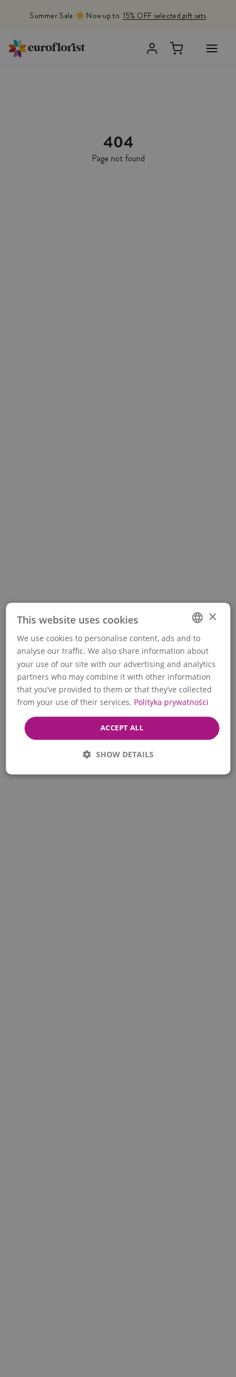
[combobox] (197, 617)
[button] (118, 754)
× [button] (212, 617)
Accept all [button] (121, 728)
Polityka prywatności (171, 702)
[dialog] (118, 688)
